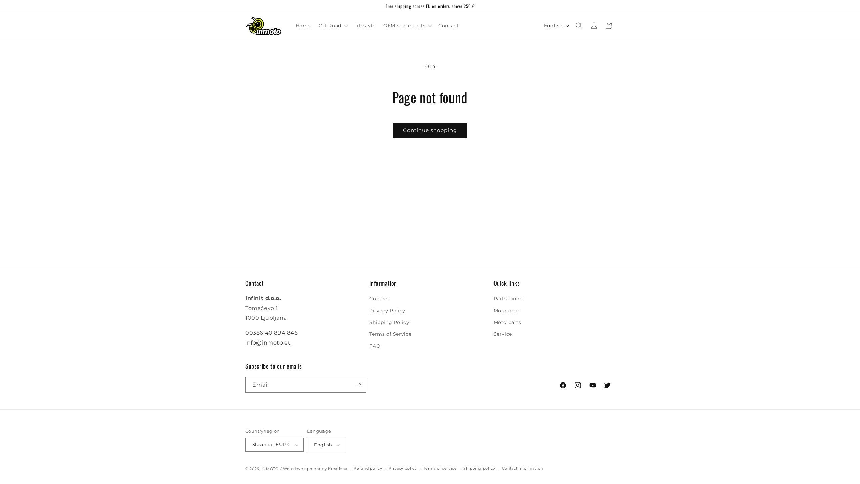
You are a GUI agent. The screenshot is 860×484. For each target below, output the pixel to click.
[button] (332, 25)
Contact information (522, 468)
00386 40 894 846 (271, 333)
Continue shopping (430, 130)
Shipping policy (479, 468)
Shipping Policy (389, 322)
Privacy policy (403, 468)
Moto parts (507, 322)
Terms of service (440, 468)
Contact (379, 299)
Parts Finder (509, 299)
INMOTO (270, 468)
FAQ (374, 346)
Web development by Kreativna (315, 468)
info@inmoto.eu (268, 342)
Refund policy (368, 468)
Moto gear (506, 311)
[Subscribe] (358, 385)
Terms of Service (390, 334)
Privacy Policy (387, 311)
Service (502, 334)
